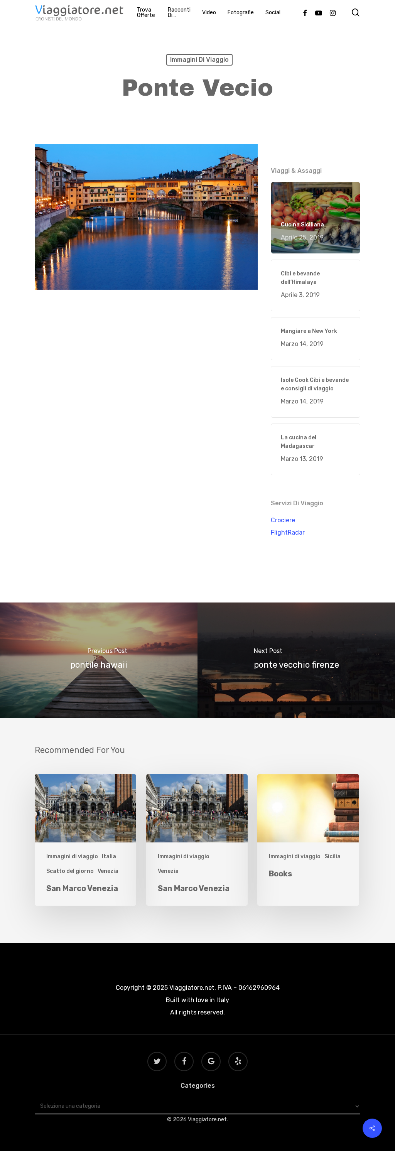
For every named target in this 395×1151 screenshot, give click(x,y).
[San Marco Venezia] (85, 840)
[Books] (308, 840)
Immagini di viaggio (199, 59)
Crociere (283, 520)
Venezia (108, 871)
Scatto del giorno (70, 871)
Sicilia (332, 856)
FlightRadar (288, 532)
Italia (109, 856)
